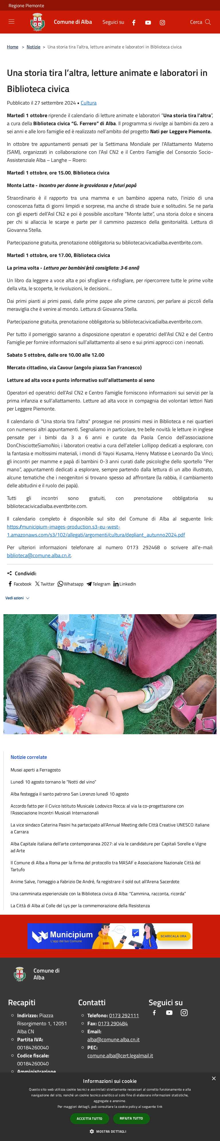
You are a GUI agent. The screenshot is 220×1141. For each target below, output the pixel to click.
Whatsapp (73, 583)
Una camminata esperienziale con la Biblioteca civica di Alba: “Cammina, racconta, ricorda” (98, 893)
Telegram (101, 583)
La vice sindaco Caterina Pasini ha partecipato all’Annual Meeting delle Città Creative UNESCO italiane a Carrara (110, 828)
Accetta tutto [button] (89, 1118)
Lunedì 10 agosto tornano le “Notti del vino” (53, 781)
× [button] (213, 1079)
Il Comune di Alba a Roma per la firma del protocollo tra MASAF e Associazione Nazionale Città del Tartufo (106, 866)
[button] (110, 1131)
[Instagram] (160, 22)
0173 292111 (124, 1015)
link (159, 1106)
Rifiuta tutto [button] (131, 1118)
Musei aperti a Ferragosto (35, 769)
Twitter (48, 583)
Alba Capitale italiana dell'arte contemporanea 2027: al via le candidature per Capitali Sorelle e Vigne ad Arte (108, 847)
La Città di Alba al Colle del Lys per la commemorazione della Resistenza (80, 905)
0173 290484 (113, 1023)
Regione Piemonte (26, 5)
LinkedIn (127, 583)
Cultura (89, 103)
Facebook (23, 583)
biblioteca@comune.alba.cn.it (39, 555)
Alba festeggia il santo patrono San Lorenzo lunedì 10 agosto (70, 793)
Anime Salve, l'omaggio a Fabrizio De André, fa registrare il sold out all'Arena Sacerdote (95, 881)
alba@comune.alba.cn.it (113, 1039)
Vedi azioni (14, 598)
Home (12, 46)
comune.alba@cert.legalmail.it (120, 1055)
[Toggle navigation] (11, 21)
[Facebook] (131, 22)
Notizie (33, 46)
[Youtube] (146, 22)
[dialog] (110, 1107)
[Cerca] (208, 22)
